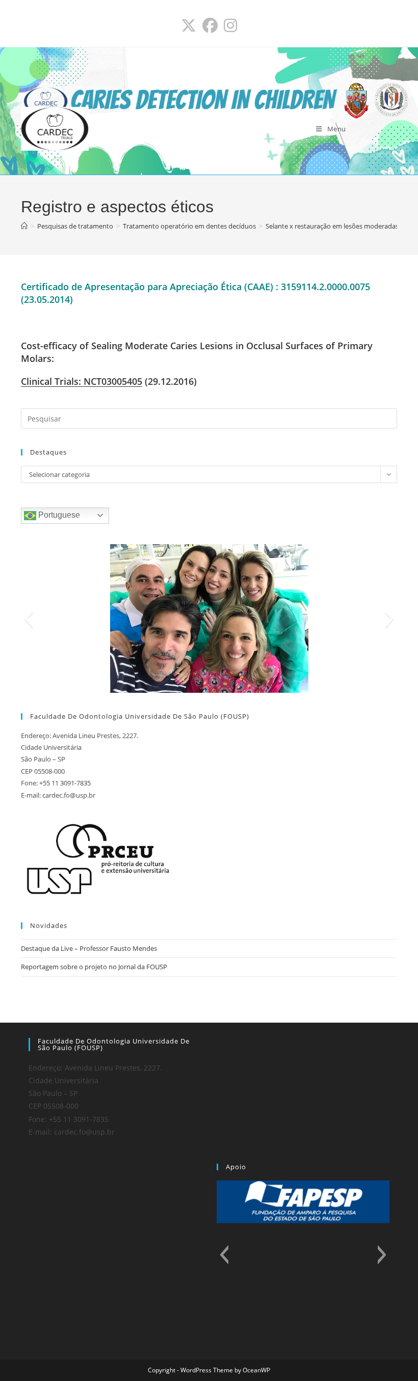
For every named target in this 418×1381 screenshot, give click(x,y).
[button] (28, 618)
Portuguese (58, 515)
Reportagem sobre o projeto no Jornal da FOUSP (94, 966)
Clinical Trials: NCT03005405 (81, 381)
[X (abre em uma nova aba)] (188, 25)
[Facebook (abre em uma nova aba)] (210, 25)
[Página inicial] (24, 226)
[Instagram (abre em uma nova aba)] (230, 25)
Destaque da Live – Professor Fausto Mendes (89, 948)
